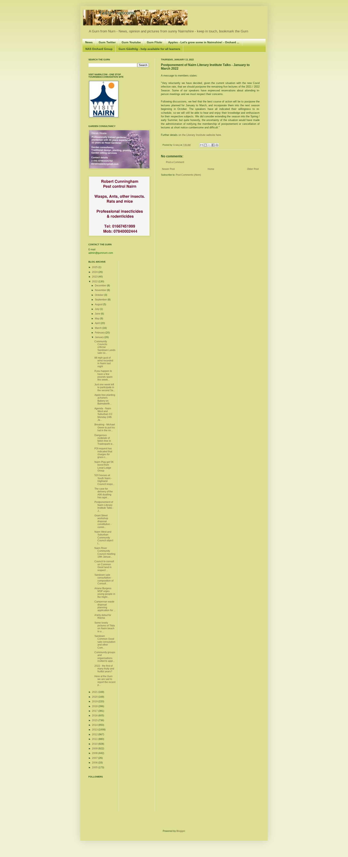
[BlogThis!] (205, 145)
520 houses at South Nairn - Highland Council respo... (104, 479)
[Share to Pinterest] (217, 145)
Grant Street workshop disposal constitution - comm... (102, 521)
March (98, 328)
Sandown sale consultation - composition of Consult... (103, 579)
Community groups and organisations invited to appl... (104, 656)
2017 (95, 711)
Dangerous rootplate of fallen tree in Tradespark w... (104, 439)
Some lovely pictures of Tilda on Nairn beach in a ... (104, 627)
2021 (95, 692)
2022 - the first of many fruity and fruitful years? (104, 668)
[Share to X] (209, 145)
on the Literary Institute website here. (200, 134)
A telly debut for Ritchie (102, 616)
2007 (95, 758)
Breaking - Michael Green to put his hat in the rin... (104, 427)
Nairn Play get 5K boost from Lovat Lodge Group (104, 466)
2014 (95, 725)
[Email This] (202, 145)
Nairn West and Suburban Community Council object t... (103, 537)
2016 (95, 715)
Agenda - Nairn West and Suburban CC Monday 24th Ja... (103, 414)
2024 (95, 272)
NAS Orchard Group (99, 49)
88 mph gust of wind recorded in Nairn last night (103, 362)
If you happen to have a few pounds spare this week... (103, 375)
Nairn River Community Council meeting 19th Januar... (104, 552)
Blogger (180, 831)
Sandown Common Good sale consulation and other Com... (104, 642)
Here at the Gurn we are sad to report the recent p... (104, 680)
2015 (95, 720)
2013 (95, 729)
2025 (95, 267)
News (89, 42)
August (99, 304)
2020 (95, 696)
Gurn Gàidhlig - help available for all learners (149, 49)
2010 (95, 744)
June (98, 313)
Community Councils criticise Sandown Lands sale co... (104, 347)
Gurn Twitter (107, 42)
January (99, 337)
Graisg (176, 145)
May (97, 318)
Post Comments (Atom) (188, 174)
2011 (95, 739)
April (97, 323)
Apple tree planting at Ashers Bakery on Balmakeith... (104, 399)
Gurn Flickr (154, 42)
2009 (95, 748)
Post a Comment (175, 162)
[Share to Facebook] (213, 145)
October (99, 295)
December (101, 285)
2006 (95, 762)
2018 (95, 706)
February (100, 332)
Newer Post (168, 169)
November (101, 290)
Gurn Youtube (131, 42)
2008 (95, 753)
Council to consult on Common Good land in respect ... (104, 565)
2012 (95, 734)
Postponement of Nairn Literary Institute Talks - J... (104, 506)
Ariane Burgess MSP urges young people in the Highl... (104, 592)
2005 (95, 767)
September (101, 299)
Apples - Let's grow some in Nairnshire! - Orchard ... (203, 42)
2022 (95, 281)
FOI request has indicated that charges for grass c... (103, 453)
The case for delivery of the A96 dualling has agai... (103, 493)
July (97, 309)
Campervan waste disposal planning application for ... (104, 606)
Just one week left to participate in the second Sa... (104, 387)
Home (211, 169)
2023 (95, 276)
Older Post (253, 169)
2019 (95, 701)
